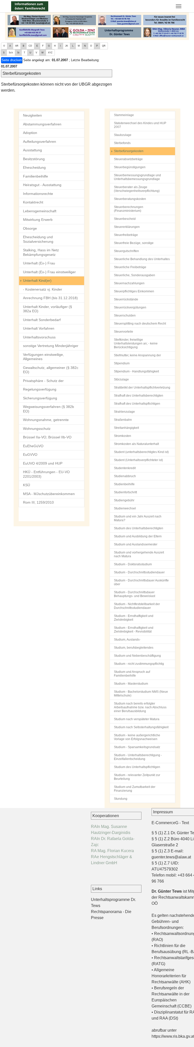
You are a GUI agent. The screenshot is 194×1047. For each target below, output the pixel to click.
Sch (11, 52)
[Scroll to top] (183, 1036)
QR (104, 46)
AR (16, 46)
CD (30, 46)
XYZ (50, 52)
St (18, 52)
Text (185, 823)
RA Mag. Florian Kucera (112, 851)
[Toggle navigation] (178, 6)
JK (66, 46)
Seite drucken (12, 60)
